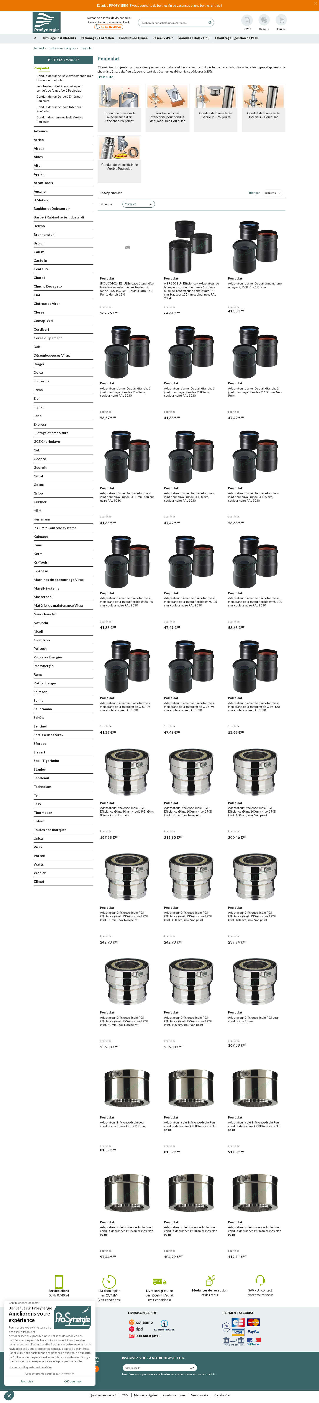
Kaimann (41, 536)
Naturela (41, 623)
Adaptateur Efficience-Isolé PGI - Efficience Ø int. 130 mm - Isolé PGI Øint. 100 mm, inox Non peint (188, 916)
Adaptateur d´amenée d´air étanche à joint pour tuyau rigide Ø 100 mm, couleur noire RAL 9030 (189, 496)
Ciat (37, 295)
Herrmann (42, 519)
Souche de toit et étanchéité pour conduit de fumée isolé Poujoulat (59, 88)
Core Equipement (48, 338)
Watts (39, 864)
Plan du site (222, 1395)
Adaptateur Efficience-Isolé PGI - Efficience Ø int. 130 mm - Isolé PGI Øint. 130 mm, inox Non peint (252, 916)
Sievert (39, 752)
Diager (39, 364)
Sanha (38, 700)
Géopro (40, 459)
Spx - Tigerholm (46, 760)
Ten (36, 795)
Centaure (41, 269)
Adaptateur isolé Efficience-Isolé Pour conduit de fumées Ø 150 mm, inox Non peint (126, 1230)
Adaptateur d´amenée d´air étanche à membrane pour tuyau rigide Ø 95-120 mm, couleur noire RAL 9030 (254, 706)
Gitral (38, 476)
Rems (38, 674)
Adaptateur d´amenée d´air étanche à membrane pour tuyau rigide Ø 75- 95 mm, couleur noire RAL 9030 (189, 706)
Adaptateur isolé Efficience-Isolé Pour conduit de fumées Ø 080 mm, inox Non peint (190, 1125)
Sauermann (43, 709)
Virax (38, 847)
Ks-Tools (41, 562)
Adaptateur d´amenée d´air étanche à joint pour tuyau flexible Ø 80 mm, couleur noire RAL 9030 (189, 392)
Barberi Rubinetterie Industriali (59, 217)
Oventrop (42, 640)
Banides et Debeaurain (52, 208)
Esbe (37, 416)
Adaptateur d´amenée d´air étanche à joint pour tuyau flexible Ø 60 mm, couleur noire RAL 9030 (125, 392)
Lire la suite (105, 77)
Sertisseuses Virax (49, 735)
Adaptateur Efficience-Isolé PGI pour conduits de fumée (253, 1019)
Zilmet (39, 881)
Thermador (43, 812)
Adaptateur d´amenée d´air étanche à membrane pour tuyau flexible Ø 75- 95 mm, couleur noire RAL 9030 (190, 601)
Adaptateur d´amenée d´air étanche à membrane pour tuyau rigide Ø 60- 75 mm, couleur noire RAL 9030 (125, 706)
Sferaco (40, 743)
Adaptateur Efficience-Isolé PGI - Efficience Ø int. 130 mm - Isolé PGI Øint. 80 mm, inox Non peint (124, 916)
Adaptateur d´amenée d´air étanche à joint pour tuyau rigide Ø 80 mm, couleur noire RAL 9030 (127, 496)
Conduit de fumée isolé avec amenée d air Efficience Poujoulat (64, 78)
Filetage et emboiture (51, 433)
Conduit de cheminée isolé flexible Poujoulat (59, 119)
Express (40, 424)
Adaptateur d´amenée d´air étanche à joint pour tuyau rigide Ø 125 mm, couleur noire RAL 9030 (253, 496)
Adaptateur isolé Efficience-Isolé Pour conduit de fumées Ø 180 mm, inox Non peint (190, 1230)
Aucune (40, 191)
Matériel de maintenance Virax (58, 605)
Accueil (39, 48)
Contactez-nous (174, 1395)
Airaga (39, 148)
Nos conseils (199, 1395)
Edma (38, 390)
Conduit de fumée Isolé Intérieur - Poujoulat (59, 109)
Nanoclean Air (45, 614)
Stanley (40, 769)
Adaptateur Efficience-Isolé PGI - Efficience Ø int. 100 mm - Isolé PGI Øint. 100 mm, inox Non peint (252, 811)
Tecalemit (41, 778)
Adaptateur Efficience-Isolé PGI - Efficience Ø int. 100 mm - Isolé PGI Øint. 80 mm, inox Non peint (188, 811)
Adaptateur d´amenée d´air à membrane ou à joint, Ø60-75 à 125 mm (255, 285)
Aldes (38, 157)
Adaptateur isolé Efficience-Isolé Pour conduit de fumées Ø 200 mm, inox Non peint (254, 1230)
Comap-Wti (43, 320)
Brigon (39, 243)
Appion (39, 174)
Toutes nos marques (61, 48)
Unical (39, 838)
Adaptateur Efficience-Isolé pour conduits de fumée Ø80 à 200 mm (123, 1124)
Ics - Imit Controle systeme (55, 528)
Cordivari (41, 329)
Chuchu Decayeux (48, 286)
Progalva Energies (48, 657)
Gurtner (40, 502)
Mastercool (43, 597)
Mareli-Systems (46, 588)
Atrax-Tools (43, 183)
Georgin (40, 467)
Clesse (39, 312)
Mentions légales (145, 1395)
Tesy (37, 804)
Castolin (40, 260)
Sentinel (40, 726)
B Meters (41, 200)
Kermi (38, 553)
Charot (39, 277)
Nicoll (38, 631)
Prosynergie (43, 666)
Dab (37, 346)
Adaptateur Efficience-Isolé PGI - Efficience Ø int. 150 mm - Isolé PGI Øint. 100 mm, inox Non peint (188, 1021)
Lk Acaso (41, 571)
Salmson (40, 692)
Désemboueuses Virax (52, 355)
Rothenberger (45, 683)
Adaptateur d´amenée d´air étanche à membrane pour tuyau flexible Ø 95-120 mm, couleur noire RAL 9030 (255, 601)
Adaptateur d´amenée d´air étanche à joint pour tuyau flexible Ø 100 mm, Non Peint (255, 392)
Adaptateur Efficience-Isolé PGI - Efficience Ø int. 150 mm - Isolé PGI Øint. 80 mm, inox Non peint (124, 1021)
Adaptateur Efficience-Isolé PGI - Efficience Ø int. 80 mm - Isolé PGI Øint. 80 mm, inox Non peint (127, 811)
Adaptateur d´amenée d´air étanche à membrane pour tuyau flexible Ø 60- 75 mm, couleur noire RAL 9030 (126, 601)
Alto (37, 165)
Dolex (38, 372)
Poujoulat (86, 48)
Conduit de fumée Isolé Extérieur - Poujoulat (59, 99)
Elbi (36, 398)
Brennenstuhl (44, 234)
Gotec (39, 484)
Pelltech (40, 648)
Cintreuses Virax (47, 303)
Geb (37, 450)
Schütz (39, 717)
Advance (41, 131)
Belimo (39, 226)
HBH (37, 510)
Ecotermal (42, 381)
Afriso (39, 139)
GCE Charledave (47, 441)
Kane (38, 545)
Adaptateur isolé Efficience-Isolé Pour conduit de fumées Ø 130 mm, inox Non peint (254, 1125)
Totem (39, 821)
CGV (125, 1395)
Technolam (42, 786)
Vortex (39, 855)
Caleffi (39, 252)
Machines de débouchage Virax (59, 579)
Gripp (38, 493)
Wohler (40, 873)
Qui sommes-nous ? (102, 1395)
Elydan (39, 407)
